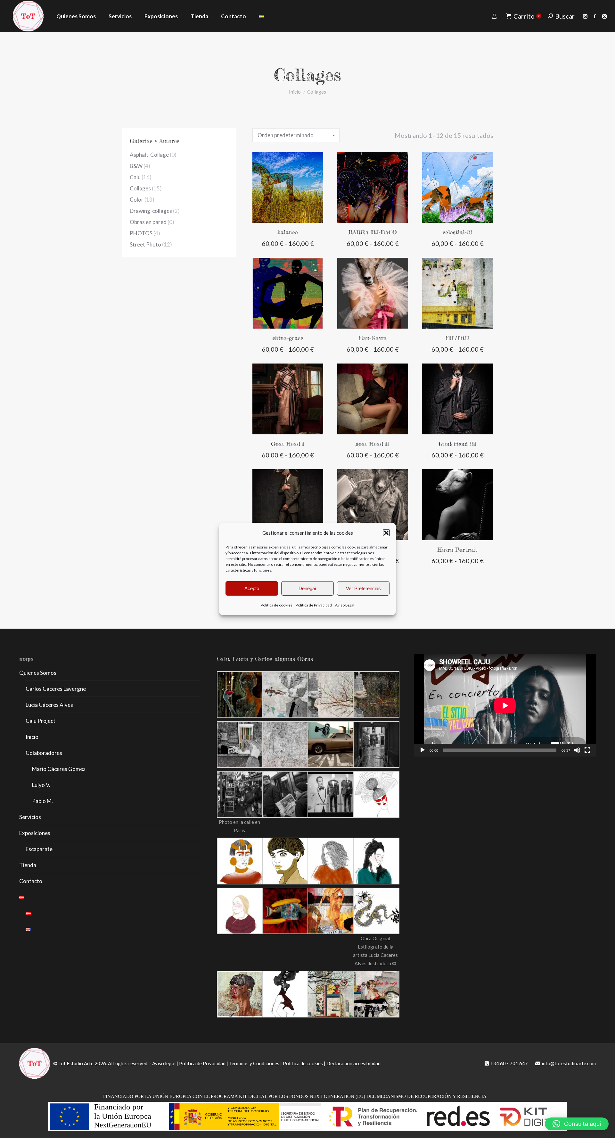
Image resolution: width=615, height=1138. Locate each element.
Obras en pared (148, 222)
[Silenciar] (577, 750)
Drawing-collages (151, 210)
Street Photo (145, 244)
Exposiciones (34, 833)
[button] (386, 533)
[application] (505, 705)
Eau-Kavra (372, 337)
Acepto (251, 588)
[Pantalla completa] (587, 750)
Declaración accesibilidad (353, 1063)
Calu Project (40, 720)
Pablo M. (42, 801)
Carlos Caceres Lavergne (56, 688)
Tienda (27, 865)
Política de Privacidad (314, 605)
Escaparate (39, 849)
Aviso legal (164, 1063)
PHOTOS (141, 233)
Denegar (307, 588)
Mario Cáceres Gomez (59, 769)
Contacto (30, 881)
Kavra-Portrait (457, 549)
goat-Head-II (373, 443)
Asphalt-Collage (149, 154)
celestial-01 (457, 232)
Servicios (30, 817)
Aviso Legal (344, 605)
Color (137, 199)
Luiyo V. (41, 785)
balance (287, 232)
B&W (136, 166)
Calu (135, 177)
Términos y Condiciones (254, 1063)
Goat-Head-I (287, 443)
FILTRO (457, 337)
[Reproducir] (422, 750)
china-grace (287, 337)
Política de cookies (276, 605)
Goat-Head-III (457, 443)
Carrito (526, 16)
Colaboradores (44, 752)
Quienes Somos (37, 672)
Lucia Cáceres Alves (49, 704)
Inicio (32, 736)
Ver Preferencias (363, 588)
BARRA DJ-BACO (372, 232)
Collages (140, 188)
